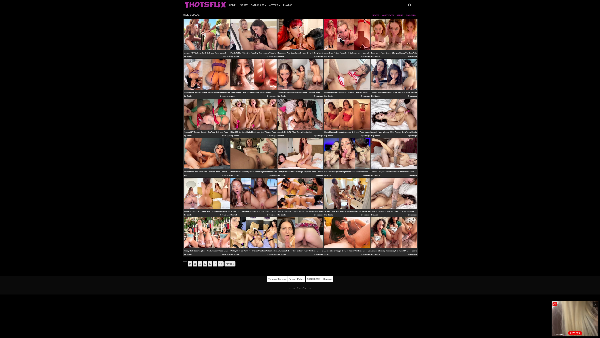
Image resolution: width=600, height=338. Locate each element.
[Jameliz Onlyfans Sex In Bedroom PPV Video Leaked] (394, 153)
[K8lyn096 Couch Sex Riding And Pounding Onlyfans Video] (207, 193)
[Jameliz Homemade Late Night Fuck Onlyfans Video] (301, 74)
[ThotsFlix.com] (205, 4)
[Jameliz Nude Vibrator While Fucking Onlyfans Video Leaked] (394, 114)
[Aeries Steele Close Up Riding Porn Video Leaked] (253, 74)
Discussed (411, 15)
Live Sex (243, 5)
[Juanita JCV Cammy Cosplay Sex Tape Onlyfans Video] (207, 114)
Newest (375, 15)
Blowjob (281, 56)
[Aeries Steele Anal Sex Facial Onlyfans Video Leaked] (207, 153)
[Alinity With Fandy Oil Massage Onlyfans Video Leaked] (301, 153)
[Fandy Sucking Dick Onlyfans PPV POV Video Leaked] (347, 153)
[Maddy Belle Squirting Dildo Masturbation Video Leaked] (207, 233)
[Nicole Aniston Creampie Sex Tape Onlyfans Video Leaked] (253, 153)
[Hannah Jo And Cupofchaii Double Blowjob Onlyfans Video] (301, 35)
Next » (230, 264)
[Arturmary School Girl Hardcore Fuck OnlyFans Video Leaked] (301, 233)
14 (220, 264)
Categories (257, 5)
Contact (327, 279)
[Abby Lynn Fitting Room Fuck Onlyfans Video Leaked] (347, 35)
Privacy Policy (296, 279)
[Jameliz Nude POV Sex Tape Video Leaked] (301, 114)
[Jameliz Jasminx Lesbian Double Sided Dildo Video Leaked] (301, 193)
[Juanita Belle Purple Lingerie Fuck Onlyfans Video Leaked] (207, 74)
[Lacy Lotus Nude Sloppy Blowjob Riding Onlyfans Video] (394, 35)
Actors (273, 5)
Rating (400, 15)
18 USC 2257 (313, 279)
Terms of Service (277, 279)
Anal (185, 175)
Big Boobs (188, 56)
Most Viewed (388, 15)
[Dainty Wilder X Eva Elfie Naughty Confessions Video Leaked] (253, 35)
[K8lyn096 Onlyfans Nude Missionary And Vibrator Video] (253, 114)
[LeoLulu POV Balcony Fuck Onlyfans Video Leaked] (207, 35)
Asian (232, 96)
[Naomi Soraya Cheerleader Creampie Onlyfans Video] (347, 74)
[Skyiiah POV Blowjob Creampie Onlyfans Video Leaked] (253, 193)
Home (232, 5)
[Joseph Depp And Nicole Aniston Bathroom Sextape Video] (347, 193)
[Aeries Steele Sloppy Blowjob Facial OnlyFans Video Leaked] (347, 233)
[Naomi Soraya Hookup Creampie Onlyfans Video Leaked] (347, 114)
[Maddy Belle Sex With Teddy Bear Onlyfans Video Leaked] (253, 233)
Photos (287, 5)
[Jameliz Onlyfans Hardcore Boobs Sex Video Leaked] (394, 193)
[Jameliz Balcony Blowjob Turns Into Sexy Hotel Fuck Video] (394, 74)
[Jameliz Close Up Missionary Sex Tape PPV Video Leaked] (394, 233)
